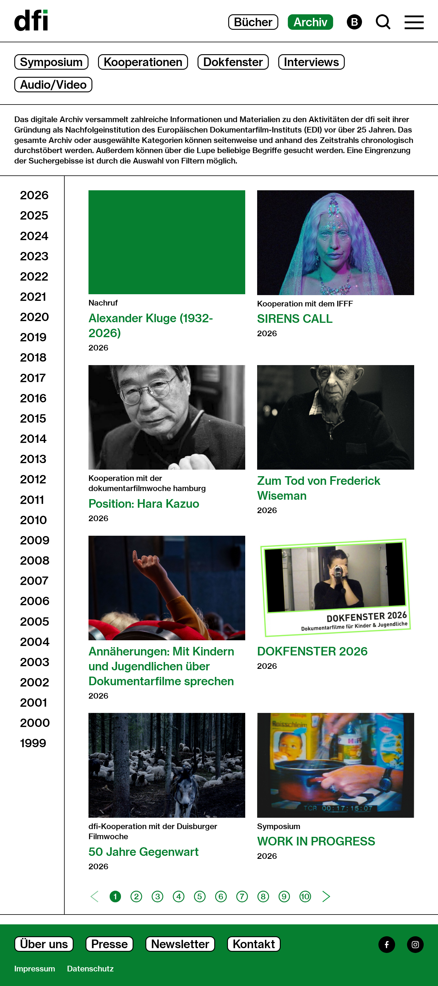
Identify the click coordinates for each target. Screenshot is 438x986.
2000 (35, 723)
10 (305, 896)
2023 (34, 256)
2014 (33, 439)
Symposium (51, 62)
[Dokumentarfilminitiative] (31, 21)
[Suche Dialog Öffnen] (383, 21)
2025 (34, 215)
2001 (33, 702)
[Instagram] (415, 944)
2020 (34, 317)
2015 (33, 418)
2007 (34, 581)
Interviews (311, 62)
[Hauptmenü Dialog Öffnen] (414, 23)
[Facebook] (386, 944)
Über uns (44, 944)
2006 (34, 601)
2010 (33, 520)
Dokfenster (233, 62)
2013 (33, 459)
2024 (34, 236)
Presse (109, 944)
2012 (33, 479)
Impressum (34, 968)
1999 (33, 743)
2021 (33, 296)
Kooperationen (143, 62)
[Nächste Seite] (326, 896)
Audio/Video (53, 84)
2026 (34, 195)
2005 (34, 621)
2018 (33, 358)
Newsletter (180, 944)
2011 (32, 500)
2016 (33, 398)
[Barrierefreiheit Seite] (354, 21)
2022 (34, 276)
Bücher (253, 22)
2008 (34, 560)
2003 (34, 662)
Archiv (310, 22)
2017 (33, 378)
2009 (34, 540)
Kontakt (254, 944)
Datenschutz (90, 968)
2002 (34, 682)
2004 (34, 642)
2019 (33, 337)
